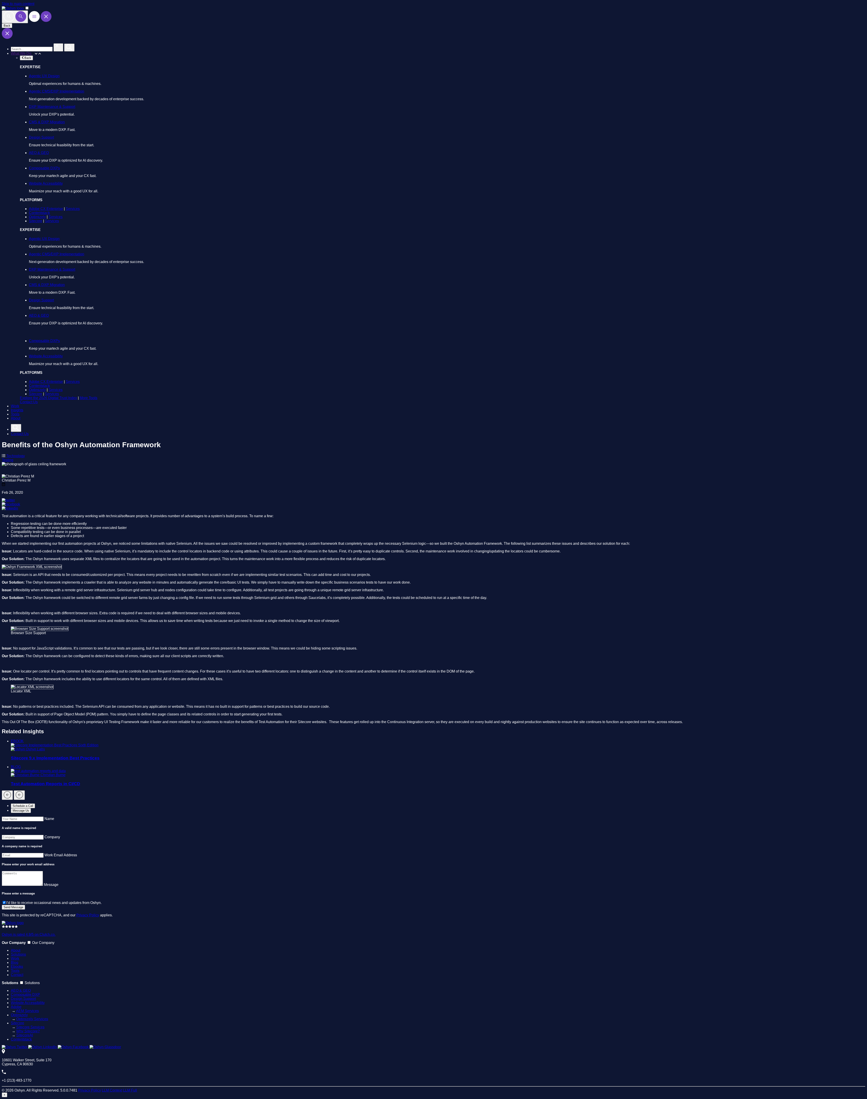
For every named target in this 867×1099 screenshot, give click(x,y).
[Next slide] (19, 795)
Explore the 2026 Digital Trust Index (48, 398)
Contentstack (39, 213)
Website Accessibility (46, 183)
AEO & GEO (39, 153)
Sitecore (35, 221)
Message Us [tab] (21, 810)
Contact (17, 975)
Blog (14, 962)
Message (51, 885)
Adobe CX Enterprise (46, 209)
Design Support (41, 137)
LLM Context (112, 1090)
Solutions (18, 954)
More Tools (88, 398)
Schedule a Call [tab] (23, 806)
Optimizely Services (32, 1019)
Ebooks (17, 967)
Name (49, 819)
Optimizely (37, 217)
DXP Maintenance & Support (52, 107)
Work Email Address (60, 855)
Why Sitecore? (28, 1031)
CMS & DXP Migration (47, 122)
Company (52, 837)
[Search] (15, 16)
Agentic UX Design (44, 76)
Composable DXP (25, 995)
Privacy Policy (87, 915)
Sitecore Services (30, 1027)
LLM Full (130, 1090)
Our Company (43, 943)
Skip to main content (18, 4)
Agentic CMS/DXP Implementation (56, 91)
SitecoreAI (24, 1035)
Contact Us (29, 402)
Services (73, 209)
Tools (15, 414)
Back (7, 25)
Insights (17, 410)
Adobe (16, 1007)
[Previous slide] (7, 795)
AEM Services (27, 1011)
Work (15, 406)
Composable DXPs (44, 168)
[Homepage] (13, 923)
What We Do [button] (21, 53)
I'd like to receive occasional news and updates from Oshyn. (54, 903)
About (15, 418)
